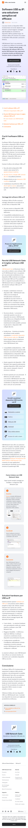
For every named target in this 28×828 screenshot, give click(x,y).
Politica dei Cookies (19, 804)
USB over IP (18, 763)
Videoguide (4, 782)
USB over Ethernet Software (8, 763)
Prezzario (4, 772)
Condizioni (17, 799)
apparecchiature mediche (11, 172)
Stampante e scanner (14, 412)
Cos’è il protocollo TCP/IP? (10, 711)
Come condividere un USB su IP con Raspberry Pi (12, 709)
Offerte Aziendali (6, 777)
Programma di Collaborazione (18, 778)
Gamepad (11, 426)
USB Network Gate (7, 269)
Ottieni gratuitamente (14, 740)
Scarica (8, 496)
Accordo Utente (19, 801)
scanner (14, 186)
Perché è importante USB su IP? (14, 111)
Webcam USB (12, 422)
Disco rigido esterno (14, 431)
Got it (14, 824)
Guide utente (5, 795)
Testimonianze (5, 780)
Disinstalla (4, 797)
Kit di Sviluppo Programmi (5, 785)
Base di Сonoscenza (6, 789)
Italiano (21, 811)
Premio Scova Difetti (7, 800)
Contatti (17, 774)
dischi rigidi (7, 186)
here (25, 819)
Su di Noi (17, 772)
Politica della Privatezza (18, 795)
